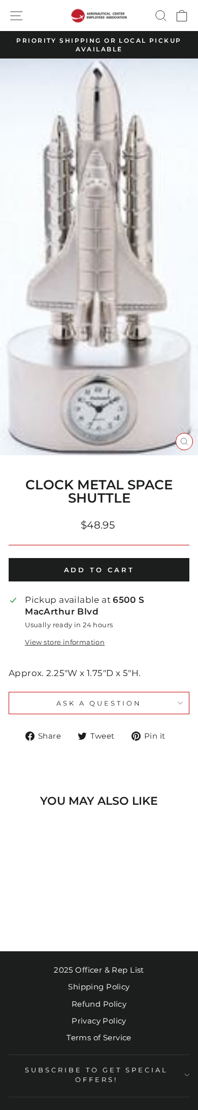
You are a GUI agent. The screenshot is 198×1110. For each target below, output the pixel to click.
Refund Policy (99, 1004)
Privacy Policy (99, 1021)
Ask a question (99, 703)
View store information (65, 642)
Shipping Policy (98, 986)
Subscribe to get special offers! (96, 1075)
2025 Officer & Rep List (99, 970)
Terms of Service (99, 1037)
